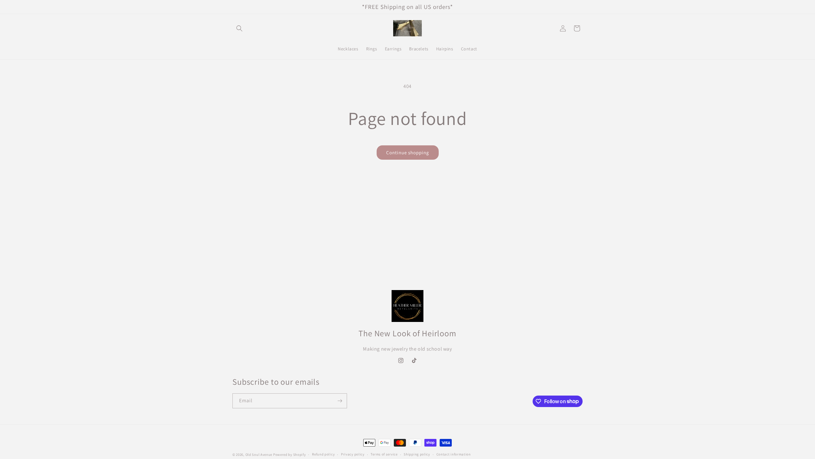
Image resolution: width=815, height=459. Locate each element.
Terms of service (384, 454)
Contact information (453, 454)
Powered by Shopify (289, 454)
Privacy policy (353, 454)
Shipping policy (417, 454)
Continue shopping (407, 152)
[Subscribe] (340, 400)
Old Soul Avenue (259, 454)
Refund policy (323, 454)
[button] (239, 28)
